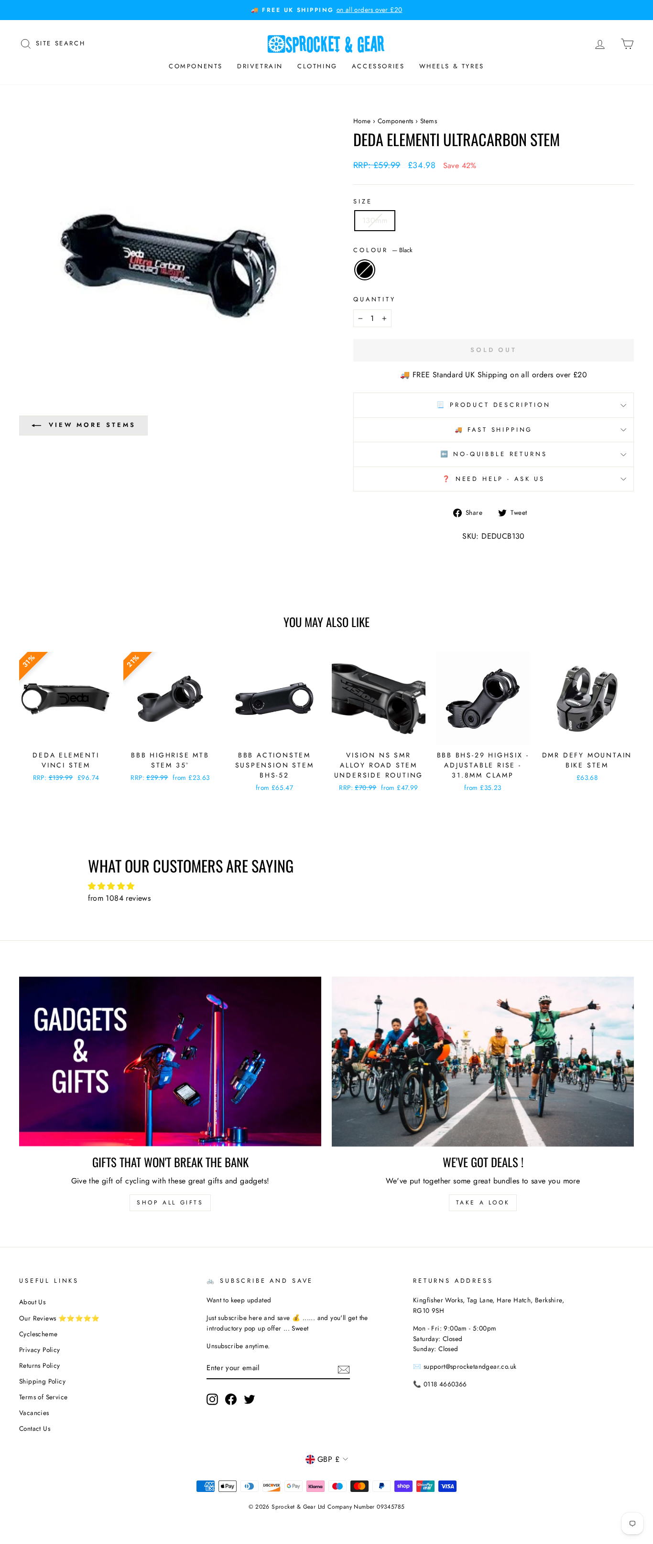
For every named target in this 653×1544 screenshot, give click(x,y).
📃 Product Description (493, 404)
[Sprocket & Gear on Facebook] (231, 1399)
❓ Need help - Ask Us (493, 478)
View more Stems (92, 424)
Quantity (374, 299)
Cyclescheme (38, 1334)
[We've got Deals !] (483, 1062)
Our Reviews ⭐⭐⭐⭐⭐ (59, 1318)
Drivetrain (260, 66)
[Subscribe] (343, 1369)
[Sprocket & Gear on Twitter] (249, 1399)
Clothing (317, 66)
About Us (32, 1302)
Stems (428, 121)
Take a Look (483, 1202)
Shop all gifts (170, 1202)
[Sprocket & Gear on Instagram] (212, 1399)
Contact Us (34, 1428)
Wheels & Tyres (451, 66)
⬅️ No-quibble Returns (493, 453)
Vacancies (34, 1412)
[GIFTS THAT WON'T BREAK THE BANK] (170, 1062)
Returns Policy (39, 1365)
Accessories (378, 66)
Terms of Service (43, 1397)
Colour (383, 250)
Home (362, 121)
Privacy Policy (39, 1349)
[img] (327, 886)
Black (364, 269)
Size (362, 201)
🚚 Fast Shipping (494, 429)
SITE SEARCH (61, 42)
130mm (374, 220)
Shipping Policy (42, 1381)
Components (196, 66)
